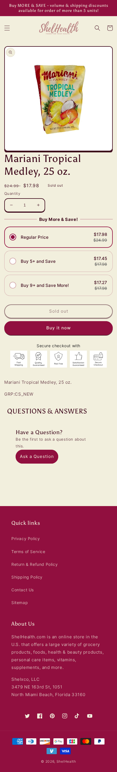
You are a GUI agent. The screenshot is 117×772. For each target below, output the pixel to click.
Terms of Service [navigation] (28, 551)
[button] (7, 28)
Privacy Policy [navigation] (25, 538)
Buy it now (58, 327)
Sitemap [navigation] (19, 602)
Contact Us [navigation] (22, 589)
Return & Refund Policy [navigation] (34, 564)
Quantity (12, 193)
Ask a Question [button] (37, 456)
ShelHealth (66, 761)
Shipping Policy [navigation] (27, 577)
